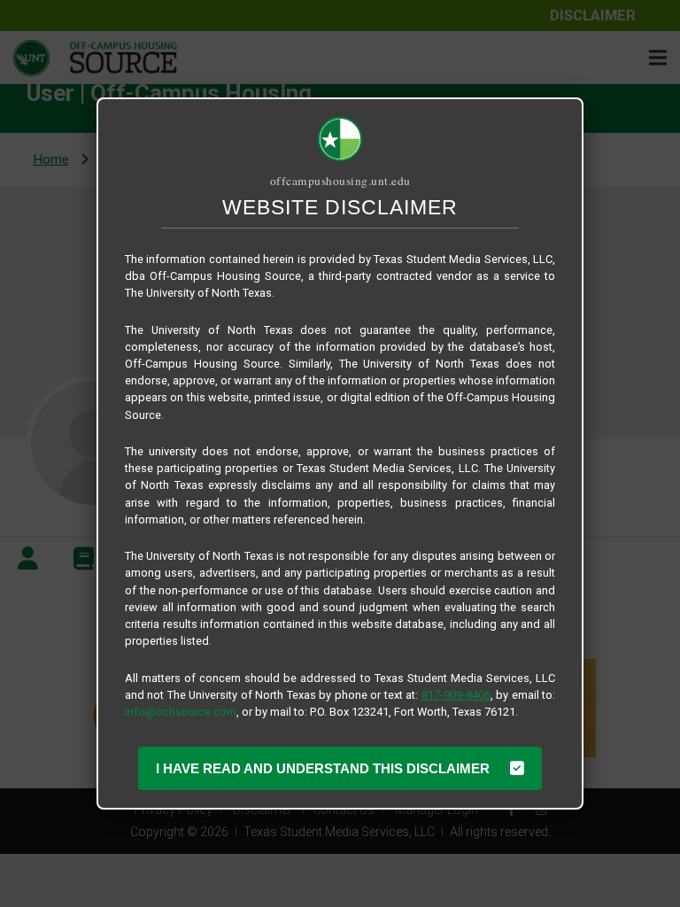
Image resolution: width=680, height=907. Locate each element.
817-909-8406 (456, 695)
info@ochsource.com (180, 711)
